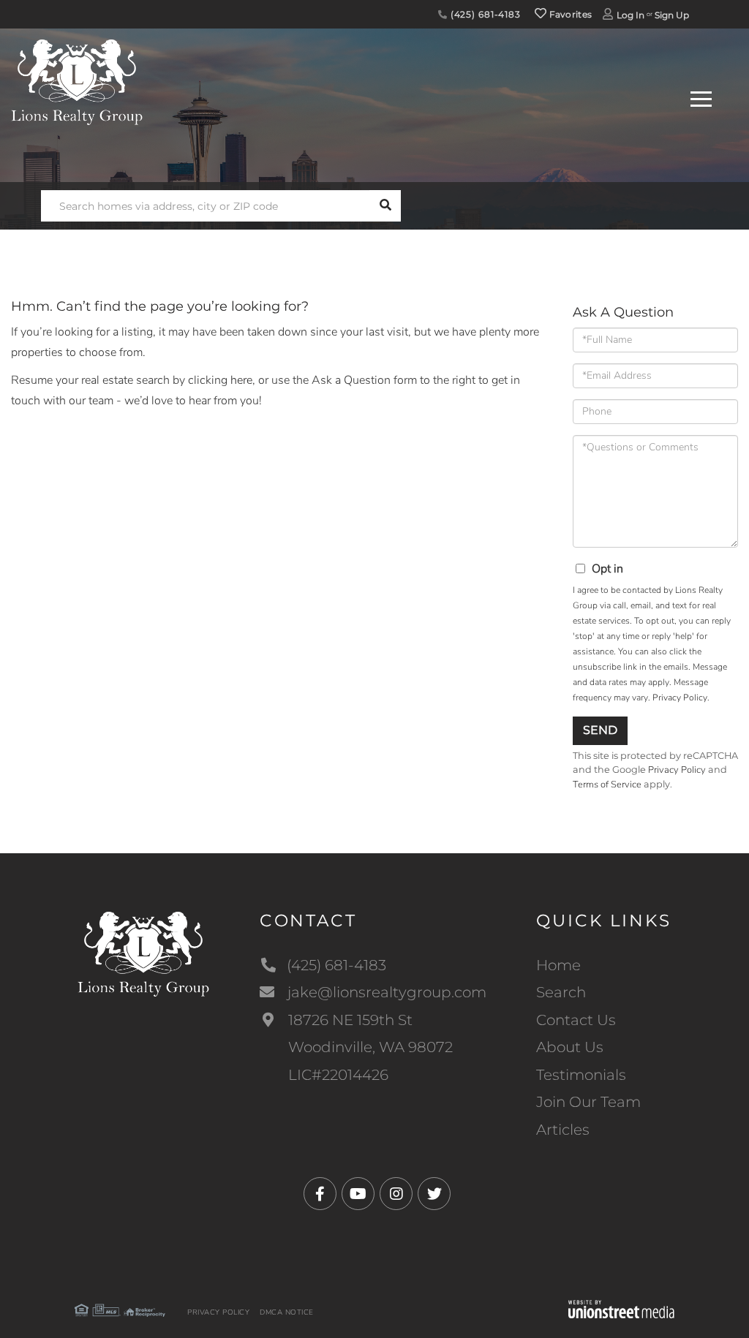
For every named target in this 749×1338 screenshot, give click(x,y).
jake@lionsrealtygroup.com (386, 992)
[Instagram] (396, 1194)
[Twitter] (434, 1194)
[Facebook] (320, 1194)
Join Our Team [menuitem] (588, 1102)
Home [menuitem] (558, 965)
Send (600, 730)
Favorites (569, 14)
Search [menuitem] (561, 992)
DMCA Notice (287, 1312)
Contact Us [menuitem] (576, 1020)
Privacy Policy (679, 697)
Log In (630, 15)
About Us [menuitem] (569, 1047)
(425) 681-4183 (484, 14)
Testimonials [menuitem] (581, 1075)
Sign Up (672, 15)
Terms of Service (607, 784)
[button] (385, 206)
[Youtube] (358, 1194)
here (241, 380)
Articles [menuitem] (563, 1129)
